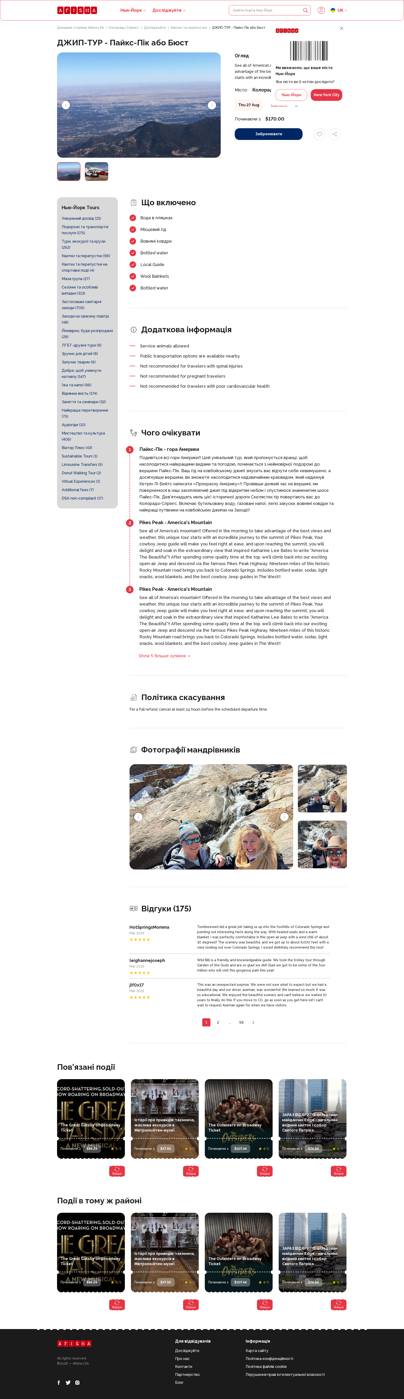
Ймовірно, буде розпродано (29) (87, 334)
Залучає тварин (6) (79, 362)
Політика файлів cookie (266, 1366)
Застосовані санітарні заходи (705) (81, 305)
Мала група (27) (76, 279)
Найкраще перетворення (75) (85, 413)
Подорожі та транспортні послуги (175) (85, 230)
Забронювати (268, 134)
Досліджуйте (167, 10)
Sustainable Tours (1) (79, 456)
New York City (326, 95)
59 (241, 1022)
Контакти (183, 1366)
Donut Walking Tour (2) (81, 473)
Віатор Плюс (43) (77, 448)
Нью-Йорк (291, 95)
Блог (179, 1382)
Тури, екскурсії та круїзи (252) (83, 244)
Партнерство (187, 1374)
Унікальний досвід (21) (81, 218)
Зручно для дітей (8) (80, 353)
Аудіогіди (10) (74, 425)
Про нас (182, 1358)
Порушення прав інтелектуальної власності (285, 1374)
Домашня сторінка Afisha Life (81, 27)
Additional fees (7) (78, 490)
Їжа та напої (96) (76, 385)
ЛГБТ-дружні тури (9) (81, 345)
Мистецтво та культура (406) (83, 436)
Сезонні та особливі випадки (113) (80, 290)
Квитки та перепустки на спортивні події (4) (84, 267)
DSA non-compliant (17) (82, 498)
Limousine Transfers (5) (82, 464)
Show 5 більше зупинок (162, 655)
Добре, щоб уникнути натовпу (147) (81, 373)
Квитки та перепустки (189, 27)
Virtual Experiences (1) (81, 481)
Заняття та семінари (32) (84, 402)
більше (117, 1173)
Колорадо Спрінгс (124, 27)
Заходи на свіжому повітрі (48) (85, 319)
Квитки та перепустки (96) (86, 256)
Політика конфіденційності (269, 1358)
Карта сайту (257, 1350)
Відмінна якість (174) (79, 393)
